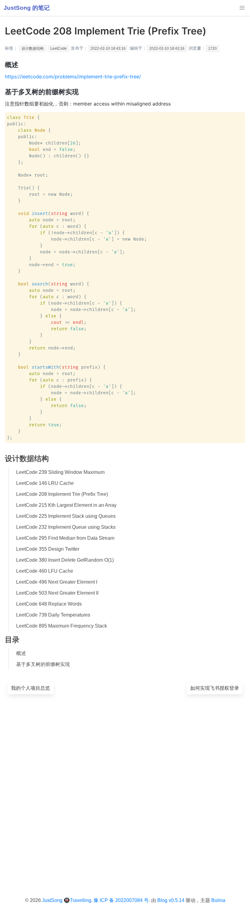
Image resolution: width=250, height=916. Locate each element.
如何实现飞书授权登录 (214, 688)
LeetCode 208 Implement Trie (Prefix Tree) (62, 494)
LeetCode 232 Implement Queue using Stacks (66, 527)
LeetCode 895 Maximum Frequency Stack (61, 625)
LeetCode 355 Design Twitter (47, 549)
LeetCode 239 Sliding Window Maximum (60, 472)
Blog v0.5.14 (170, 900)
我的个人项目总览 (30, 688)
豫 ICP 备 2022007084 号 (121, 900)
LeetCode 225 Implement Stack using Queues (66, 516)
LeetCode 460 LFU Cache (44, 571)
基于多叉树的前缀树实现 (43, 664)
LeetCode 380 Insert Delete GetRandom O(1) (65, 560)
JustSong (52, 900)
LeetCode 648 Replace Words (49, 603)
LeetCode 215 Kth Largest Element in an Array (66, 505)
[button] (242, 8)
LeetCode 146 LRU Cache (45, 483)
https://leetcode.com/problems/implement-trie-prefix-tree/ (73, 76)
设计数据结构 (33, 48)
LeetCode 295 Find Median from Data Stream (65, 538)
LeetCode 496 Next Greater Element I (56, 582)
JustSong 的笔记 (27, 8)
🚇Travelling (77, 900)
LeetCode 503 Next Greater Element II (57, 593)
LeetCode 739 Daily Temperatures (53, 614)
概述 (21, 653)
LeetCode (58, 48)
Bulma (218, 900)
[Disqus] (125, 786)
